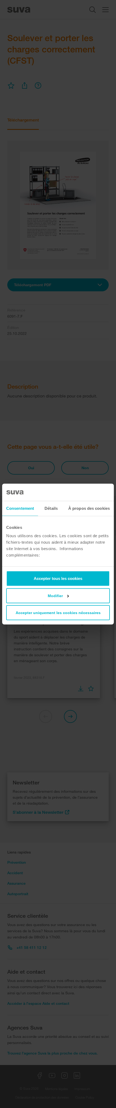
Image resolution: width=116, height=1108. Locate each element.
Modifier (55, 596)
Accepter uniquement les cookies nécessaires (58, 613)
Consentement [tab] (20, 508)
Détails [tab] (51, 508)
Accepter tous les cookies (58, 578)
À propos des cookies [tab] (89, 508)
